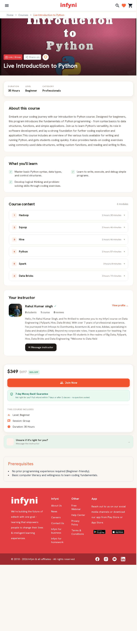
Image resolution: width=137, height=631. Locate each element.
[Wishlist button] (61, 533)
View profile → (118, 310)
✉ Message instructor (40, 352)
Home (10, 15)
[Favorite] (45, 57)
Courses (23, 15)
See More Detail (37, 607)
